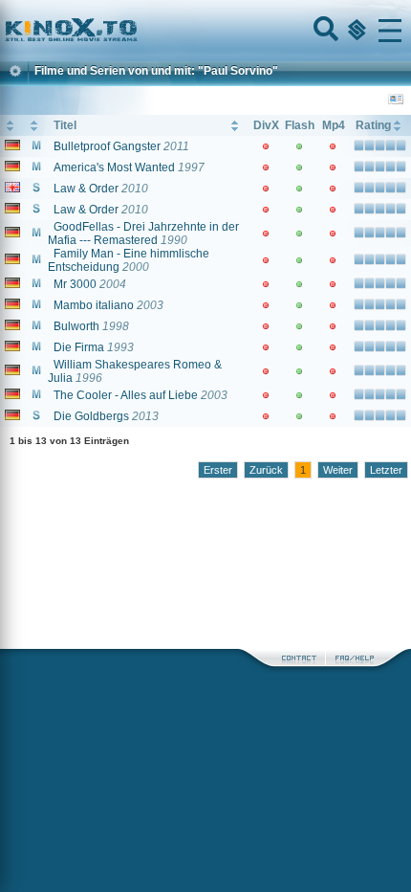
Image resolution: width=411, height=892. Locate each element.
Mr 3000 (75, 284)
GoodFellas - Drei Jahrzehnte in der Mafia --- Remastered (143, 233)
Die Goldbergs (91, 416)
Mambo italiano (94, 305)
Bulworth (76, 326)
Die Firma (79, 347)
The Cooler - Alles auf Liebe (126, 395)
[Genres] (354, 30)
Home (136, 30)
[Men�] (390, 30)
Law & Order (86, 188)
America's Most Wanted (114, 167)
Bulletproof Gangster (107, 146)
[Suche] (324, 30)
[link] (205, 30)
